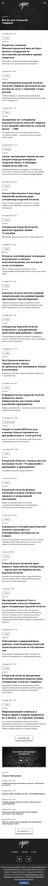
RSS (34, 852)
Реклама (15, 852)
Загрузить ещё (23, 738)
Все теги (24, 852)
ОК (24, 883)
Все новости (22, 831)
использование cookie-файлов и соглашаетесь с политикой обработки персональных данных (24, 876)
